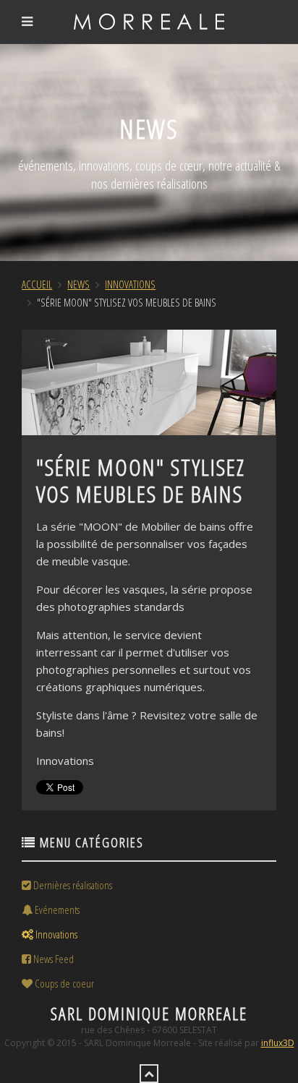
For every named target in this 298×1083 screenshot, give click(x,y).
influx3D (277, 1043)
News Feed (52, 958)
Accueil (37, 284)
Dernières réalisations (71, 885)
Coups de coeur (63, 983)
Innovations (130, 284)
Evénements (56, 909)
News (78, 284)
